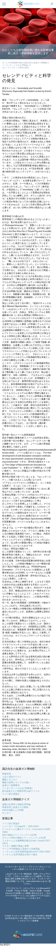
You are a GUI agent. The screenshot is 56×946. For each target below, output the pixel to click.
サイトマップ (38, 869)
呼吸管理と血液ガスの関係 (15, 807)
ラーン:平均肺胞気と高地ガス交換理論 (21, 849)
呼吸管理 (6, 774)
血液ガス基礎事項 (11, 785)
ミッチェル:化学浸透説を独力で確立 (20, 854)
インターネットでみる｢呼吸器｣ (15, 65)
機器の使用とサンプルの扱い (16, 782)
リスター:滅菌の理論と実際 (15, 846)
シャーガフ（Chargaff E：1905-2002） (21, 826)
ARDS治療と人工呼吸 (13, 810)
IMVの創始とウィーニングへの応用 (19, 835)
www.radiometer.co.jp (35, 881)
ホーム (5, 63)
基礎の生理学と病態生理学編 (16, 804)
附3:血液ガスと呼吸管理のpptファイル (21, 791)
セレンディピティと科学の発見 (15, 67)
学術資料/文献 (16, 63)
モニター (6, 813)
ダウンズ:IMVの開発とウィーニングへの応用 (24, 838)
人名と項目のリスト (12, 777)
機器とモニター (9, 779)
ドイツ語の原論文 (11, 794)
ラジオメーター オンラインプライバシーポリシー (26, 867)
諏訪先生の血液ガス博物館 (35, 63)
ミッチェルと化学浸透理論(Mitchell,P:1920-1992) (26, 852)
